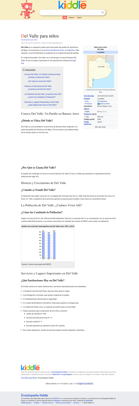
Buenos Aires (105, 103)
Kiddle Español (26, 403)
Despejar (98, 12)
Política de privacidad (63, 403)
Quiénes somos (47, 403)
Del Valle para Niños (29, 378)
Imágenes (72, 17)
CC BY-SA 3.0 (56, 398)
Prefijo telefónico (87, 123)
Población (88, 114)
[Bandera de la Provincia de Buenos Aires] (98, 103)
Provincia (88, 103)
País (87, 101)
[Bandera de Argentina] (98, 101)
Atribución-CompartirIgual (62, 374)
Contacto (76, 403)
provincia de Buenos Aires (54, 50)
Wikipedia (57, 400)
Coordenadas (89, 96)
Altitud (86, 109)
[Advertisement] (69, 26)
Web (64, 17)
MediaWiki (89, 400)
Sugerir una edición (85, 383)
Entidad (87, 98)
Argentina (103, 101)
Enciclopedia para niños (29, 40)
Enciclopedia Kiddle (59, 372)
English (79, 17)
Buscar (102, 12)
